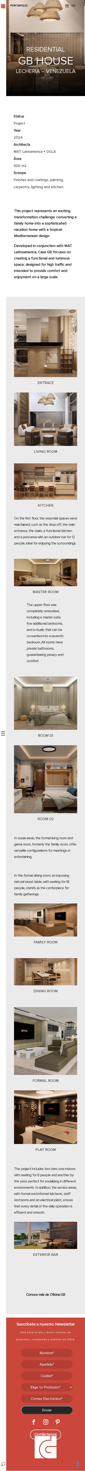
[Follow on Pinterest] (57, 1422)
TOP (78, 1464)
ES (67, 6)
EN (74, 6)
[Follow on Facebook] (33, 1422)
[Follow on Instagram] (45, 1422)
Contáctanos (45, 1434)
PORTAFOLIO (19, 5)
